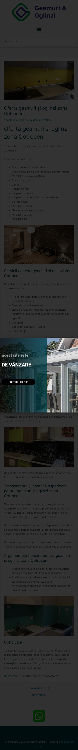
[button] (72, 342)
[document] (39, 375)
